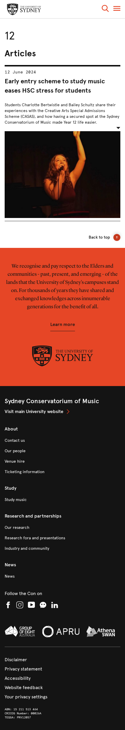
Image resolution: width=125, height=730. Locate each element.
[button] (105, 9)
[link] (62, 411)
